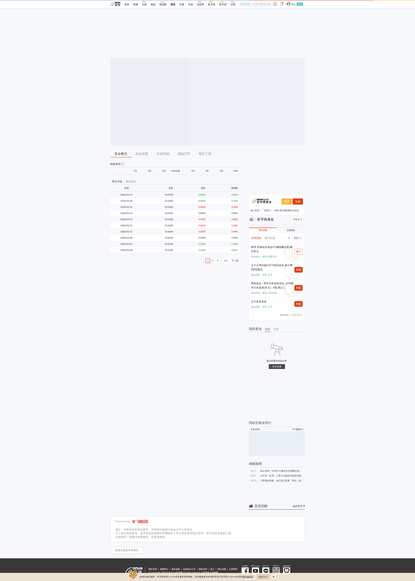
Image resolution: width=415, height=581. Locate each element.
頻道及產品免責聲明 (126, 550)
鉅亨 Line (265, 571)
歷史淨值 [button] (117, 181)
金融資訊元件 (189, 569)
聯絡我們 (203, 569)
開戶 (286, 201)
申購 (298, 269)
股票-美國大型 (269, 256)
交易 (297, 201)
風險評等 (184, 153)
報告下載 (205, 153)
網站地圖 (222, 569)
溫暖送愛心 (286, 571)
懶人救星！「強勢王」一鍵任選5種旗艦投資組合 (274, 210)
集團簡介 (164, 569)
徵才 (212, 569)
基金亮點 (263, 230)
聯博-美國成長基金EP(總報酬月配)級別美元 (272, 249)
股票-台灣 (267, 274)
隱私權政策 (247, 576)
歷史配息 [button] (131, 181)
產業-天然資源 (269, 292)
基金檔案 (141, 153)
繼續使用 (263, 576)
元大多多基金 (259, 301)
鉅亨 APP (276, 571)
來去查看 (276, 366)
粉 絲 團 (245, 571)
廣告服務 (176, 569)
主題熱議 (290, 230)
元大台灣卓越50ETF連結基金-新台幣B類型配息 (272, 267)
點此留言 (298, 506)
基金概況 (120, 153)
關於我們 (152, 569)
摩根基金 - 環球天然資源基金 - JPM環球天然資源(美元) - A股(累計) (272, 285)
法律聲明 (233, 569)
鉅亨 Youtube (255, 571)
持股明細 (162, 153)
